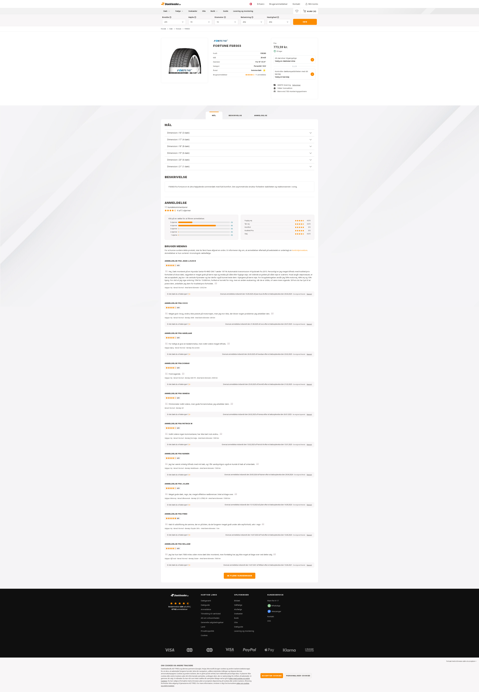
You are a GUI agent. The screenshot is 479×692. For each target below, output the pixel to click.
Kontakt (296, 4)
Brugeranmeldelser (278, 4)
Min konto (313, 4)
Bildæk (237, 600)
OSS (269, 621)
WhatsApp (275, 605)
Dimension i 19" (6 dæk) (178, 153)
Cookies (204, 635)
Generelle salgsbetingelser (212, 622)
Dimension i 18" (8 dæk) (178, 146)
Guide (225, 11)
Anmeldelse (260, 115)
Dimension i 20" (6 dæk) (178, 159)
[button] (201, 222)
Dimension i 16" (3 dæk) (178, 132)
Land (203, 626)
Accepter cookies (272, 676)
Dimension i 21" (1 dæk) (178, 166)
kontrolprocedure (299, 250)
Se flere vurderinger (239, 576)
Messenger (276, 611)
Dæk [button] (165, 11)
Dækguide (205, 605)
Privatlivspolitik (207, 631)
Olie (204, 11)
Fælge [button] (178, 11)
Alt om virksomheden (210, 618)
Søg (305, 22)
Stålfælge (238, 605)
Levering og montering (243, 11)
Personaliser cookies (298, 676)
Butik (213, 11)
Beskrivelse (235, 115)
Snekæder (192, 11)
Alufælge (238, 609)
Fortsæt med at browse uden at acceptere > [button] (461, 661)
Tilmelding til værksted (211, 613)
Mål (214, 115)
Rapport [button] (309, 294)
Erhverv (260, 4)
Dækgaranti (206, 600)
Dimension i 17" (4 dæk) (178, 139)
